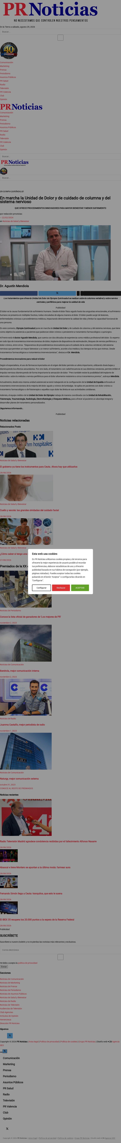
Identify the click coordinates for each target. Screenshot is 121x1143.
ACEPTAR (80, 588)
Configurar (41, 588)
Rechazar (61, 588)
